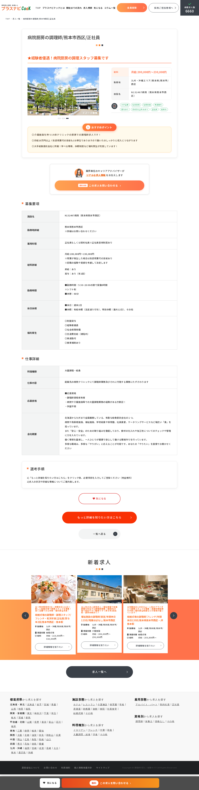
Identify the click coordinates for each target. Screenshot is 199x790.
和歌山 (50, 735)
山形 (13, 709)
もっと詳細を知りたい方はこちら (99, 517)
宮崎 (34, 748)
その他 (89, 713)
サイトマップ (103, 767)
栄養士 (149, 721)
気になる (98, 7)
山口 (48, 739)
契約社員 (165, 704)
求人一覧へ (99, 672)
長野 (36, 722)
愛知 (41, 730)
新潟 (44, 722)
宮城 (46, 704)
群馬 (28, 717)
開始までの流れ (74, 7)
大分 (56, 748)
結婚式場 (78, 713)
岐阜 (34, 730)
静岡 (27, 730)
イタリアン (79, 730)
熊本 (13, 752)
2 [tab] (63, 118)
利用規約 (65, 767)
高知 (27, 744)
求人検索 (87, 7)
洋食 (95, 734)
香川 (19, 744)
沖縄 (30, 752)
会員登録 (132, 7)
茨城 (21, 717)
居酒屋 (77, 709)
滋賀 (34, 735)
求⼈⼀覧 (16, 18)
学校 (121, 704)
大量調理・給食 (81, 734)
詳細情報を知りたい (53, 646)
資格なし (160, 721)
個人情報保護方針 (83, 767)
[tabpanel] (63, 91)
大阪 (19, 735)
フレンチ (93, 730)
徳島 (34, 744)
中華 (102, 730)
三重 (19, 730)
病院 (102, 709)
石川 (58, 722)
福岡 (27, 748)
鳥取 (34, 739)
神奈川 (38, 713)
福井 (13, 726)
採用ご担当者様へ (163, 7)
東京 (29, 713)
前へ (23, 613)
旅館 (95, 709)
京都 (27, 735)
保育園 (113, 704)
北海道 (31, 704)
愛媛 (41, 744)
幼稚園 (86, 709)
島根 (41, 739)
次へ (172, 613)
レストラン (89, 704)
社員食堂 (112, 709)
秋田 (21, 709)
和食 (109, 730)
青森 (53, 704)
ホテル (77, 704)
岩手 (39, 704)
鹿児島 (22, 752)
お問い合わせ (50, 767)
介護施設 (102, 704)
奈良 (41, 735)
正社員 (175, 704)
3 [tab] (67, 118)
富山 (51, 722)
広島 (27, 739)
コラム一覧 (110, 7)
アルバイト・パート (147, 704)
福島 (28, 709)
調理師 (139, 721)
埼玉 (53, 713)
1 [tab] (59, 118)
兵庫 (58, 735)
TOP (38, 7)
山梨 (29, 722)
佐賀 (41, 748)
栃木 (13, 717)
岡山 (19, 739)
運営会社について (31, 767)
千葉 (46, 713)
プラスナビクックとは (53, 7)
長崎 (48, 748)
